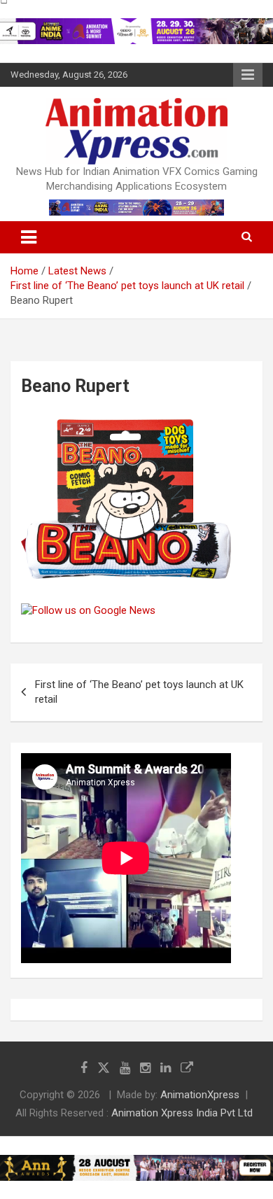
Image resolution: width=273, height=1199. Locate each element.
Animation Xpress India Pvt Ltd (182, 1113)
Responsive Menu (247, 75)
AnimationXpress (199, 1094)
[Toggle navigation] (28, 237)
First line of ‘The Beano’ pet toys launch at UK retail (139, 692)
